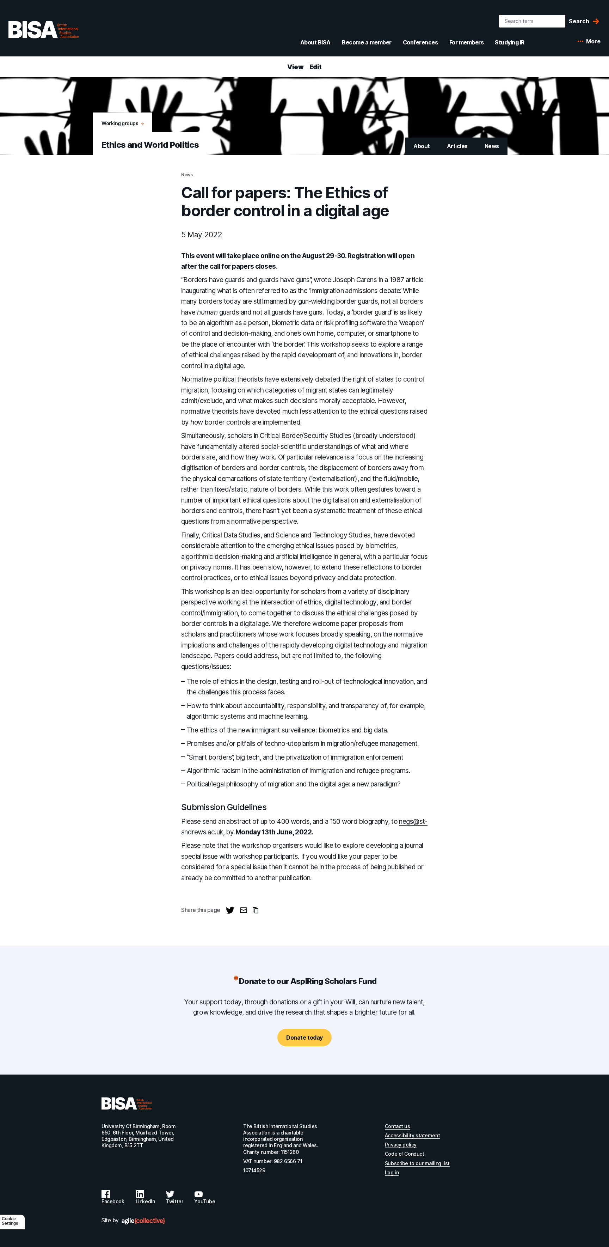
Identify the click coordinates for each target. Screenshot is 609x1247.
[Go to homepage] (127, 1103)
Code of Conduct (404, 1154)
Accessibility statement (412, 1135)
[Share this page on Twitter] (230, 910)
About (421, 146)
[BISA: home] (43, 29)
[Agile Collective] (143, 1221)
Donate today (304, 1037)
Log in (392, 1172)
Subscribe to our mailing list (417, 1163)
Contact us (397, 1126)
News (492, 146)
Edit (315, 67)
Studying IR (509, 42)
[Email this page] (243, 910)
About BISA (315, 42)
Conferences (420, 42)
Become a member (367, 42)
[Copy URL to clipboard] (255, 910)
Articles (457, 146)
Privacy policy (401, 1145)
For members (466, 42)
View (295, 67)
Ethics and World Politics (150, 145)
